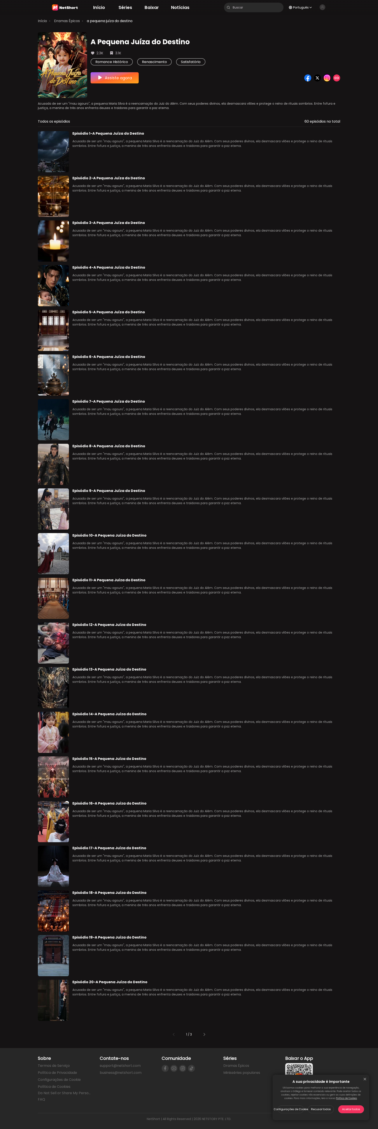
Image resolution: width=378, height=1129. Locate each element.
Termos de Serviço (54, 1065)
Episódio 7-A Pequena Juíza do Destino (108, 401)
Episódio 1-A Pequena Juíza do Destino (108, 133)
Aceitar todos (351, 1109)
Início (42, 20)
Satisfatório (191, 61)
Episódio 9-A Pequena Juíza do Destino (108, 490)
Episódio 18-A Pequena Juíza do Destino (109, 892)
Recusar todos (321, 1109)
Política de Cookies (346, 1098)
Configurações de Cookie (291, 1109)
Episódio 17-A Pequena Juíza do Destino (109, 848)
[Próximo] (204, 1034)
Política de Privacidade (57, 1072)
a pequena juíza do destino (110, 20)
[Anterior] (173, 1034)
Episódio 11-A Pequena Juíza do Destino (108, 580)
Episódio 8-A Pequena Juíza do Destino (108, 446)
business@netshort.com (121, 1072)
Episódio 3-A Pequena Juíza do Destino (108, 222)
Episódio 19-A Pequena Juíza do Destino (109, 937)
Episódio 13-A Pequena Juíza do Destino (109, 669)
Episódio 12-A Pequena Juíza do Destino (109, 624)
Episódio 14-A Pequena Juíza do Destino (109, 714)
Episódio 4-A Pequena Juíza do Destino (108, 267)
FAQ (41, 1099)
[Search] (228, 7)
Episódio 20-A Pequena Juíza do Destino (109, 982)
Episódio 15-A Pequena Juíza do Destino (109, 758)
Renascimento (154, 61)
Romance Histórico (111, 61)
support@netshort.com (120, 1065)
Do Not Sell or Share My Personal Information (65, 1093)
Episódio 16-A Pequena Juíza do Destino (109, 803)
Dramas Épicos (67, 20)
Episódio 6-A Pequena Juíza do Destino (108, 356)
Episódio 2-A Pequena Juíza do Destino (108, 178)
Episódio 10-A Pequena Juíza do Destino (109, 535)
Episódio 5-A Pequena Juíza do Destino (108, 312)
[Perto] (364, 1079)
